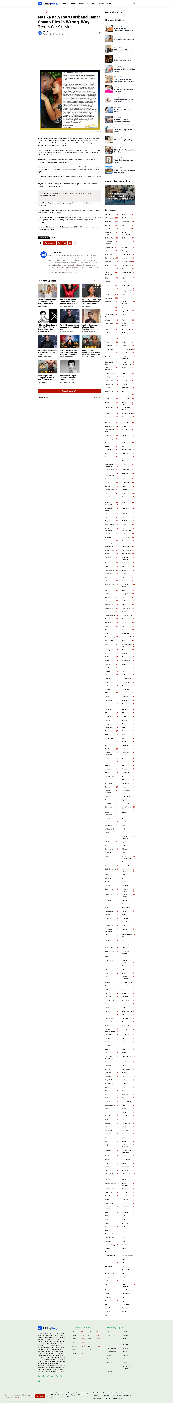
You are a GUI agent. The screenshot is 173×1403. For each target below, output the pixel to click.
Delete (111, 682)
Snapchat (111, 563)
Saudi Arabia (128, 762)
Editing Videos (128, 546)
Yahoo (128, 1134)
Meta (111, 453)
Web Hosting (128, 660)
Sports (111, 413)
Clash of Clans (111, 1237)
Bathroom (128, 696)
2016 (128, 829)
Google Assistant (111, 1105)
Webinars (128, 1308)
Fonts (128, 969)
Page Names (128, 842)
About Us (96, 1393)
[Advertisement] (69, 51)
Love (128, 738)
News (109, 4)
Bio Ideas (128, 1234)
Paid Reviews (111, 570)
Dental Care (111, 380)
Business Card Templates (128, 1151)
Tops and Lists (128, 311)
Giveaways (128, 1167)
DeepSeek (111, 895)
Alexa (128, 853)
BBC (128, 1230)
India (128, 278)
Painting (111, 940)
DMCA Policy (116, 1395)
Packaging (128, 745)
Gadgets (128, 247)
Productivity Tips (128, 637)
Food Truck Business (128, 896)
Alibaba (111, 882)
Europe (128, 925)
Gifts (128, 493)
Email (111, 668)
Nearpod (128, 1073)
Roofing (111, 749)
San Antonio (128, 1293)
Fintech (128, 426)
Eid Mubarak (111, 925)
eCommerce (111, 349)
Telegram (111, 765)
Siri (128, 1297)
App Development (111, 474)
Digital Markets (128, 1156)
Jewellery (128, 473)
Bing (111, 1145)
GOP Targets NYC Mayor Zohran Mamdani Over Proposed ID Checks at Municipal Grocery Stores (69, 352)
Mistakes (128, 904)
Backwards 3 (111, 997)
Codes (111, 294)
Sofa (111, 875)
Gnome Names (111, 1255)
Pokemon (111, 915)
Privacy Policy (97, 1398)
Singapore (128, 594)
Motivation (111, 742)
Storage (111, 660)
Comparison (128, 966)
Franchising (111, 1167)
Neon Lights (111, 911)
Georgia (128, 1252)
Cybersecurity (111, 353)
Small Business (128, 395)
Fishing (128, 1163)
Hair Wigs (111, 900)
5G (111, 1141)
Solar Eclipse (128, 1123)
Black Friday (128, 882)
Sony (111, 1127)
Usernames (128, 765)
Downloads (128, 682)
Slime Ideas (111, 1083)
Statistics (128, 490)
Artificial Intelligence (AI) (128, 290)
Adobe (111, 1045)
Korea (128, 1105)
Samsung (128, 453)
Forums (111, 1252)
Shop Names (111, 849)
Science (128, 435)
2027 (128, 989)
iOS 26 (128, 957)
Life (92, 4)
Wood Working (111, 1134)
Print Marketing (111, 709)
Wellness (128, 650)
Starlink (128, 1083)
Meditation (111, 1266)
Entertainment (128, 272)
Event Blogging (128, 1101)
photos (111, 720)
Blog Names (128, 229)
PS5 (128, 1076)
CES (111, 693)
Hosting (128, 686)
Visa (128, 597)
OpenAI (128, 430)
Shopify (111, 796)
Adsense (128, 878)
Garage (111, 724)
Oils (128, 1273)
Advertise (105, 1393)
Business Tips (111, 238)
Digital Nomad (128, 800)
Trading (128, 709)
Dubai (128, 460)
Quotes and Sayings (111, 363)
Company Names (128, 585)
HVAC (128, 780)
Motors (128, 1266)
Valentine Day (111, 878)
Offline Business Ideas (128, 936)
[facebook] (39, 1376)
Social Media (111, 247)
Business (82, 4)
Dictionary (111, 1241)
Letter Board (128, 1263)
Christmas (111, 657)
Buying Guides (111, 524)
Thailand (128, 563)
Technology (128, 221)
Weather (111, 853)
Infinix (128, 1259)
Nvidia (128, 713)
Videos (128, 619)
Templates (111, 800)
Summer (111, 731)
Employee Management (128, 363)
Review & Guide (128, 615)
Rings (111, 696)
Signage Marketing (128, 870)
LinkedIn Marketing (128, 837)
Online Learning (111, 637)
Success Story (111, 825)
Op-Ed (128, 727)
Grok (128, 862)
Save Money (128, 470)
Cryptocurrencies (111, 418)
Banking (111, 612)
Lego (111, 836)
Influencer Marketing (111, 705)
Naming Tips (128, 907)
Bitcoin (111, 772)
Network (128, 704)
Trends (128, 630)
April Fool (128, 1227)
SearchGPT (111, 1297)
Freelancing (111, 604)
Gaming (128, 251)
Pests (128, 940)
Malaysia (111, 982)
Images (111, 486)
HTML (111, 1170)
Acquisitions (111, 521)
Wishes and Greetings (128, 952)
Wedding (111, 601)
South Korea (111, 1203)
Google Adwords (128, 1255)
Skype (111, 1199)
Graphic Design (111, 550)
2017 (111, 1137)
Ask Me (128, 534)
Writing (111, 377)
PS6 (111, 1281)
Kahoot (111, 1179)
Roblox (128, 342)
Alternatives (128, 633)
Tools (100, 4)
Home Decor (111, 384)
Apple (128, 282)
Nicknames (128, 1022)
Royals (111, 1293)
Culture (128, 1237)
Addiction (128, 720)
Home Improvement (128, 233)
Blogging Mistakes (128, 961)
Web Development (111, 334)
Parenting (111, 422)
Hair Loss (128, 724)
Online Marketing (128, 325)
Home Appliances (111, 813)
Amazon (128, 514)
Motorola (111, 1073)
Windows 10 (111, 1311)
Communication (128, 413)
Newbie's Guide (128, 329)
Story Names (128, 822)
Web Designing (128, 349)
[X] (60, 243)
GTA (111, 935)
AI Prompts (128, 1042)
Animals (111, 460)
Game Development (128, 857)
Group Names (111, 738)
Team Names (128, 986)
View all (96, 281)
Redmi (128, 716)
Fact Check (128, 803)
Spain (128, 1203)
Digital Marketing (111, 273)
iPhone (128, 320)
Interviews (111, 904)
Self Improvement (128, 529)
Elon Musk (111, 574)
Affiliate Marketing (111, 753)
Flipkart (111, 1248)
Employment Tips (111, 431)
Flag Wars (128, 1245)
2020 (78, 1342)
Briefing (111, 664)
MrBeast (111, 1270)
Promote (128, 524)
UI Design (128, 849)
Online (128, 1109)
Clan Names (111, 1156)
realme (128, 734)
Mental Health (128, 450)
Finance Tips (128, 285)
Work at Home (128, 554)
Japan (111, 865)
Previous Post (43, 397)
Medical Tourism (111, 1183)
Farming (128, 776)
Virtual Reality (128, 1304)
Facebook (128, 439)
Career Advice (111, 373)
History (128, 590)
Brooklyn (111, 1150)
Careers (95, 1395)
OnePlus (128, 742)
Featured (111, 214)
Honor (128, 657)
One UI (128, 1189)
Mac (111, 644)
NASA (111, 842)
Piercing (128, 1112)
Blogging (111, 338)
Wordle (128, 1311)
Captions (128, 1098)
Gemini (111, 780)
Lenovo (111, 1069)
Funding (128, 258)
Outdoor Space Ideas (128, 645)
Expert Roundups (128, 1056)
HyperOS (128, 812)
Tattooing (111, 986)
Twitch (111, 1212)
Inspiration (128, 900)
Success (111, 534)
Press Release (111, 470)
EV (111, 590)
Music (128, 417)
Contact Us (114, 1393)
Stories (128, 749)
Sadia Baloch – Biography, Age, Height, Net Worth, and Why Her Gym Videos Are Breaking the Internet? (91, 352)
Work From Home (111, 498)
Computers (111, 457)
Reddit (128, 845)
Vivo (128, 671)
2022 (111, 1219)
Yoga (111, 734)
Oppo (111, 594)
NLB (111, 907)
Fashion (111, 269)
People (46, 12)
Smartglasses (128, 796)
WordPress (128, 689)
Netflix (111, 762)
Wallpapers (111, 1130)
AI (128, 241)
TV (111, 745)
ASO (111, 1094)
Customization (111, 776)
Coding (128, 497)
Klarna (128, 1065)
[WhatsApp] (65, 243)
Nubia (111, 1025)
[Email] (70, 243)
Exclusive (111, 622)
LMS (128, 1015)
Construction (128, 482)
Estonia (111, 1159)
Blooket (111, 966)
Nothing (111, 1109)
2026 (111, 278)
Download (128, 1004)
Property (128, 353)
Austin (128, 1141)
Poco (111, 944)
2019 (128, 1216)
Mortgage (111, 783)
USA (128, 307)
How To (128, 218)
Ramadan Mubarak (111, 791)
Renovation (111, 1035)
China (111, 482)
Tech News (111, 225)
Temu (111, 1304)
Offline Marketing (111, 529)
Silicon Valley (111, 947)
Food (111, 329)
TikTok (128, 479)
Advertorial (111, 254)
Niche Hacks (128, 1270)
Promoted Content (111, 233)
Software (111, 261)
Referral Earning (128, 982)
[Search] (133, 4)
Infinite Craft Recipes (128, 1175)
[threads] (61, 1376)
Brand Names (128, 918)
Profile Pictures (128, 1116)
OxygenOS (128, 1025)
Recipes (128, 1029)
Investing (128, 368)
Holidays (128, 758)
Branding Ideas (111, 584)
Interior (128, 457)
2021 (128, 1137)
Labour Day (111, 1263)
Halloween (111, 1011)
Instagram (98, 131)
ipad (128, 1091)
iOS (111, 442)
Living (111, 493)
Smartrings (128, 1199)
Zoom (128, 1038)
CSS (111, 1049)
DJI (111, 969)
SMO (128, 1119)
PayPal (128, 1080)
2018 (111, 1216)
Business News (128, 265)
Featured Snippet (111, 1245)
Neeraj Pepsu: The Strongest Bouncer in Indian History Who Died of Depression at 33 (47, 378)
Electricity (111, 557)
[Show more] (75, 243)
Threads (128, 947)
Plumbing (111, 716)
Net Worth (111, 517)
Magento (128, 1018)
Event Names (128, 1159)
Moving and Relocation (111, 465)
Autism (128, 993)
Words (128, 541)
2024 (128, 442)
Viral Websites (111, 951)
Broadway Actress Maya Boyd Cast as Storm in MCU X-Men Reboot (91, 302)
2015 (94, 1350)
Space (128, 668)
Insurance (128, 388)
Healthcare (111, 302)
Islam (128, 566)
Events (111, 402)
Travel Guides (111, 258)
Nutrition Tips (111, 1189)
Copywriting (111, 889)
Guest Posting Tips (128, 808)
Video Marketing (111, 542)
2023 (111, 577)
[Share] (99, 33)
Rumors (128, 508)
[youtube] (52, 1376)
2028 (128, 1219)
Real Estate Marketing (111, 503)
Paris (111, 1284)
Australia (128, 570)
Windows (111, 633)
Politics (128, 517)
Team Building (128, 550)
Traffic (111, 597)
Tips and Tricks (111, 554)
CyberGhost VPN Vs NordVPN (124, 40)
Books (128, 675)
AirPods (111, 993)
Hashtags (128, 1170)
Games (128, 269)
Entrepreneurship (111, 315)
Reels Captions (111, 1196)
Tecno (111, 1087)
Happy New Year (128, 1011)
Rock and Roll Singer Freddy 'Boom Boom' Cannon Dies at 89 (68, 378)
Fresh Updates (118, 1398)
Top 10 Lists (111, 391)
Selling (111, 626)
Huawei (128, 973)
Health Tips (128, 333)
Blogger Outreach (128, 1146)
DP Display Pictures (128, 890)
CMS (111, 1098)
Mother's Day (111, 1022)
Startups (111, 311)
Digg (128, 1241)
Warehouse (111, 675)
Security (128, 380)
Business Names (111, 546)
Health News (128, 521)
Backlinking (128, 752)
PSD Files (128, 1281)
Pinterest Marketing (128, 1285)
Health (128, 238)
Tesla (128, 875)
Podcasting (128, 944)
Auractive (128, 1094)
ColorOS (111, 1101)
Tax (128, 626)
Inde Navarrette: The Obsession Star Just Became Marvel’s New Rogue (68, 302)
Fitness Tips (111, 408)
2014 (78, 1353)
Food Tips (128, 384)
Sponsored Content (111, 1208)
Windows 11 (128, 1130)
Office (128, 604)
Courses (128, 700)
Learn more (17, 1397)
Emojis (111, 1007)
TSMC (111, 1301)
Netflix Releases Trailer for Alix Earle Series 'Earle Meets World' (47, 302)
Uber (128, 1087)
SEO (128, 298)
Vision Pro (111, 1308)
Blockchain (111, 700)
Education (111, 251)
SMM (111, 1119)
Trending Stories (128, 403)
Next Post (97, 397)
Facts (111, 758)
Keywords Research (128, 978)
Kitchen (128, 574)
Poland (111, 1116)
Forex (111, 973)
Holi (111, 1259)
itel (111, 1315)
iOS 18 (111, 1042)
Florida (128, 1248)
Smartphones (128, 254)
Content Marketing (128, 357)
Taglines (128, 1301)
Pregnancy (128, 783)
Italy (128, 832)
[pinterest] (39, 1381)
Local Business (111, 1018)
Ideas (128, 577)
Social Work (128, 1035)
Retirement (111, 608)
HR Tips (111, 388)
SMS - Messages (111, 869)
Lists (111, 307)
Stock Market (128, 608)
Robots (111, 689)
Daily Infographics (111, 369)
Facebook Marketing (111, 930)
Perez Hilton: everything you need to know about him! (69, 327)
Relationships (128, 377)
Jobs (128, 391)
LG (111, 1015)
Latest (64, 4)
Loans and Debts (111, 509)
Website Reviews (111, 829)
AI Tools (111, 398)
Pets (128, 464)
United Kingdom (111, 439)
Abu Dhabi (128, 1223)
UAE (111, 514)
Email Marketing (111, 615)
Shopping (111, 619)
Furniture (128, 640)
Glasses (111, 862)
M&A (111, 581)
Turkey (128, 1127)
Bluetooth (128, 997)
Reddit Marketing (128, 1290)
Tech (73, 4)
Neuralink (111, 1076)
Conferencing (128, 678)
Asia (111, 1230)
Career (128, 346)
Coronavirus (128, 612)
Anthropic (111, 918)
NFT (128, 818)
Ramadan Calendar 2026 (111, 1030)
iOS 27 (111, 1091)
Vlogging (111, 769)
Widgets (128, 769)
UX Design (111, 671)
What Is (111, 320)
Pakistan (128, 486)
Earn (128, 373)
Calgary (111, 885)
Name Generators (128, 1184)
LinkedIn (111, 818)
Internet (111, 356)
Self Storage (128, 790)
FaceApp (128, 1062)
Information (111, 218)
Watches (128, 502)
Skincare (111, 787)
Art (128, 1045)
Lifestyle (111, 229)
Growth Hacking (128, 303)
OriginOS (111, 1112)
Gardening (111, 807)
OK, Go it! (40, 1396)
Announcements (111, 1227)
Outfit (111, 479)
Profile (128, 622)
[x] (48, 1376)
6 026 (111, 1223)
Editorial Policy (128, 1395)
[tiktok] (43, 1376)
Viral (111, 566)
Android (111, 342)
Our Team (124, 1393)
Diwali (111, 1053)
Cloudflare (128, 1049)
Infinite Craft (111, 1174)
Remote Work (111, 490)
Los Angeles (128, 1069)
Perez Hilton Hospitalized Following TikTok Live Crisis (47, 352)
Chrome (111, 832)
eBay (111, 989)
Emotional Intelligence (111, 1057)
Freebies (128, 929)
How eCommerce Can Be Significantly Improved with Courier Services (124, 81)
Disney (111, 856)
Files (111, 1163)
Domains (111, 803)
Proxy (128, 693)
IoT (111, 977)
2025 (128, 601)
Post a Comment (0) (69, 391)
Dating (111, 1004)
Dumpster (128, 922)
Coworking (128, 1000)
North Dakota (111, 1273)
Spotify (111, 822)
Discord (111, 922)
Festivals (111, 686)
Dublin (128, 1053)
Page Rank (111, 1080)
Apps (128, 338)
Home (40, 12)
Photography (111, 650)
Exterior (111, 1062)
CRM (111, 713)
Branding (111, 450)
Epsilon (128, 1007)
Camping (128, 885)
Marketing (111, 298)
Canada (128, 653)
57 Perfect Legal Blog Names (124, 50)
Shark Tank (128, 1196)
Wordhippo (128, 1212)
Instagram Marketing (128, 558)
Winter (128, 915)
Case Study (128, 772)
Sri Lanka (111, 1038)
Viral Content (128, 537)
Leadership (111, 727)
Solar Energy (111, 640)
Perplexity (111, 1192)
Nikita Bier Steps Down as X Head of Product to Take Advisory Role (47, 327)
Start (128, 294)
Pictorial (128, 1192)
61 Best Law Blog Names (122, 60)
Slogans (111, 1123)
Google (111, 285)
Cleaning (128, 664)
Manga (128, 1179)
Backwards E (111, 1234)
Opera (111, 1277)
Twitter (128, 581)
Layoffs (128, 314)
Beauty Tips (128, 398)
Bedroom (128, 787)
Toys (128, 825)
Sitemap (107, 1398)
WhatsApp (111, 346)
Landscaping (128, 865)
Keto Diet (111, 1065)
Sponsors (128, 1207)
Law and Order (128, 261)
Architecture (111, 960)
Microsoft (111, 537)
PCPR (128, 1277)
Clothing (111, 678)
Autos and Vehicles (111, 242)
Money (111, 282)
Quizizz (111, 1290)
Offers (128, 911)
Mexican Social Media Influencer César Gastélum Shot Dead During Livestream (90, 327)
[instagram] (57, 1376)
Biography (111, 426)
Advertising (128, 422)
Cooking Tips (111, 1000)
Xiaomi (128, 446)
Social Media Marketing (128, 409)
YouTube (111, 395)
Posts (111, 845)
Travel (111, 265)
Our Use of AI (105, 1395)
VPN (128, 731)
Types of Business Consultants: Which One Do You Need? (124, 30)
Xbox (111, 957)
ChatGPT (111, 435)
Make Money (111, 324)
